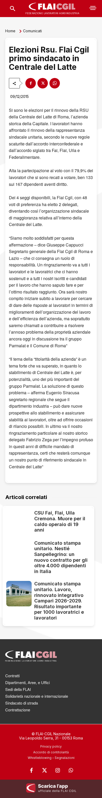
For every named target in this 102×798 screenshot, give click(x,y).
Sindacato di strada (21, 703)
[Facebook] (30, 83)
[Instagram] (57, 770)
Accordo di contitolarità (51, 752)
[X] (42, 83)
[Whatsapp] (70, 770)
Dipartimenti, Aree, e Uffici (27, 682)
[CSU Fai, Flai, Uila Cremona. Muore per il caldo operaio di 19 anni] (19, 522)
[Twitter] (44, 770)
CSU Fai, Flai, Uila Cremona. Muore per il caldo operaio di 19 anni (59, 521)
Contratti (12, 675)
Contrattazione (17, 709)
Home (10, 31)
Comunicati (32, 31)
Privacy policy (51, 746)
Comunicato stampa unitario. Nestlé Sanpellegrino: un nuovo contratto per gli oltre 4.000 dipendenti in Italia (61, 557)
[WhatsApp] (54, 83)
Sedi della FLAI (18, 689)
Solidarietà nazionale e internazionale (36, 696)
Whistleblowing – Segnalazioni (51, 758)
